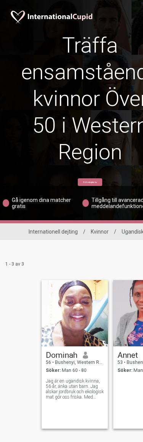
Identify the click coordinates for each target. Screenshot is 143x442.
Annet (127, 355)
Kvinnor (100, 232)
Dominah (61, 355)
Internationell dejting (53, 232)
